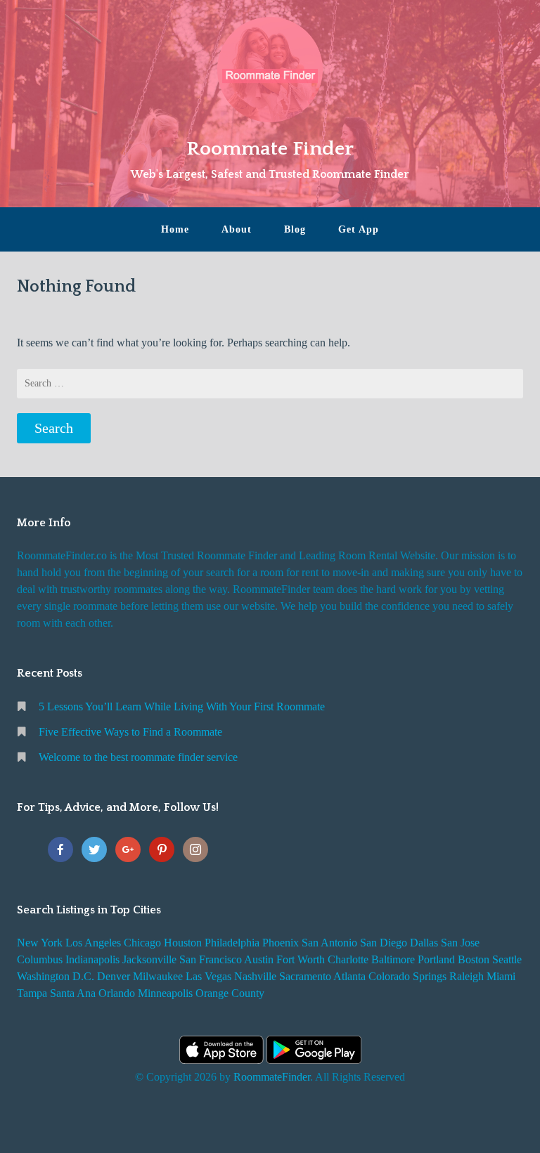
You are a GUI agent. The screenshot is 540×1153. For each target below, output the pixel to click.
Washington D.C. (55, 976)
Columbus (40, 959)
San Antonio (329, 943)
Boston (473, 959)
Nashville (255, 976)
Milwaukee (158, 976)
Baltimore (393, 959)
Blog (295, 229)
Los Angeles (93, 943)
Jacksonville (149, 959)
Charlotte (348, 959)
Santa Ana (73, 993)
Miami (501, 976)
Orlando (116, 993)
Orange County (229, 993)
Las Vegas (208, 976)
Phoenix (280, 943)
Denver (113, 976)
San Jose (460, 943)
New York (40, 943)
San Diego (383, 943)
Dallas (424, 943)
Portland (436, 959)
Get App (358, 229)
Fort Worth (300, 959)
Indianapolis (92, 959)
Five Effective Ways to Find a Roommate (130, 732)
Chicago (142, 943)
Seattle (507, 959)
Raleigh (466, 976)
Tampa (32, 993)
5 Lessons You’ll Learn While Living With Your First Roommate (182, 706)
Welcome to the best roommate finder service (138, 757)
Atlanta (349, 976)
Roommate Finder (270, 148)
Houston (183, 943)
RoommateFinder (271, 1077)
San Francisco (210, 959)
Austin (259, 959)
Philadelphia (232, 943)
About (236, 229)
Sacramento (305, 976)
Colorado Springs (407, 976)
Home (175, 229)
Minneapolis (165, 993)
